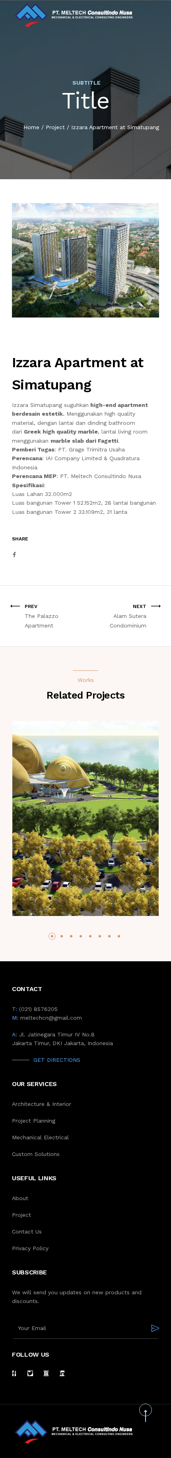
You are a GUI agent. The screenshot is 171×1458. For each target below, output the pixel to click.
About (20, 1198)
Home (31, 127)
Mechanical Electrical (40, 1137)
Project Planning (33, 1120)
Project (55, 127)
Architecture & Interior (41, 1104)
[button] (52, 936)
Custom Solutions (36, 1154)
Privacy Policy (30, 1248)
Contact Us (27, 1231)
